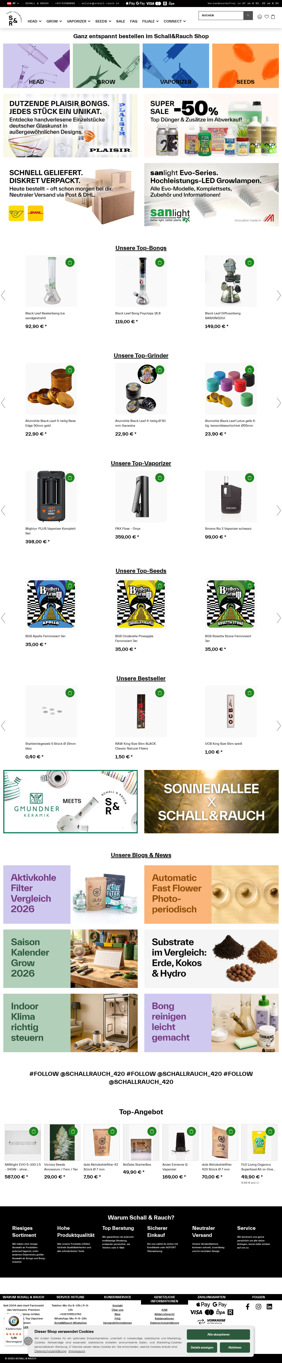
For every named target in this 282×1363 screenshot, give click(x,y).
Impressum (77, 1351)
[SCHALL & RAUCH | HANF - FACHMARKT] (14, 18)
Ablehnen (234, 1347)
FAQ (133, 21)
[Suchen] (248, 15)
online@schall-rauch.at (100, 3)
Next (272, 1150)
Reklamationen (164, 1318)
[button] (12, 3)
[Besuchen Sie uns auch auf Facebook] (248, 1308)
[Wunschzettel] (266, 17)
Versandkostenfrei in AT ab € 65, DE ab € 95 (243, 3)
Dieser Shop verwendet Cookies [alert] (64, 1331)
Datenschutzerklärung (164, 1323)
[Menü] (20, 1316)
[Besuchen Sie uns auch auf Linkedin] (269, 1308)
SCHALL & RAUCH (37, 3)
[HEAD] (36, 65)
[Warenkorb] (273, 17)
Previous (10, 1150)
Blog (117, 1314)
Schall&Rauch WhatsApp (70, 1323)
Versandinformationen (117, 1323)
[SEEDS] (245, 65)
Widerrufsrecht (164, 1314)
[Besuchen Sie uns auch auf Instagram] (258, 1308)
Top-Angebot (141, 1112)
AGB (164, 1310)
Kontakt (118, 1305)
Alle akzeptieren (218, 1334)
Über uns (117, 1310)
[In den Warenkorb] (70, 262)
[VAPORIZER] (176, 65)
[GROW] (106, 65)
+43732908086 (65, 3)
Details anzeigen (202, 1347)
